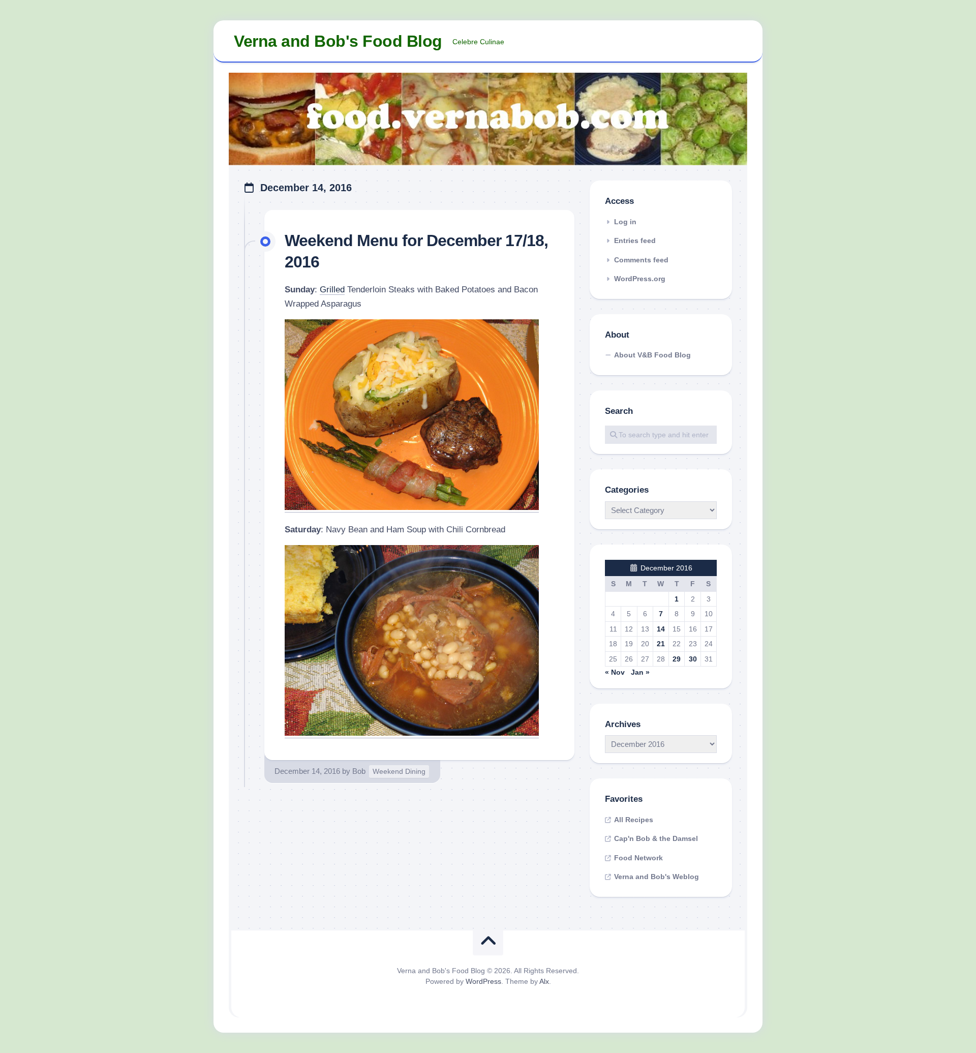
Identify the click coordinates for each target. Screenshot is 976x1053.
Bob (358, 771)
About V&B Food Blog (652, 355)
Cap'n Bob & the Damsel (656, 838)
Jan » (640, 672)
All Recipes (633, 820)
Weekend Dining (399, 771)
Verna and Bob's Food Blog (338, 41)
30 (693, 659)
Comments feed (641, 260)
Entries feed (635, 240)
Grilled (332, 289)
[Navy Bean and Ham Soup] (412, 733)
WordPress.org (639, 279)
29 (677, 659)
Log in (625, 222)
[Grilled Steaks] (412, 507)
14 (661, 629)
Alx (544, 981)
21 (661, 644)
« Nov (615, 672)
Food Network (638, 858)
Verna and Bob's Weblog (656, 877)
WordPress (483, 981)
